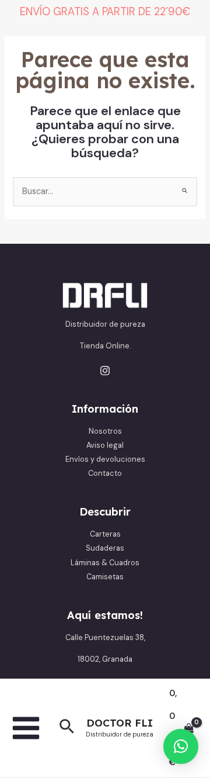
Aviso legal (105, 445)
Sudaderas (105, 548)
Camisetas (105, 577)
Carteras (105, 534)
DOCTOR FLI (119, 723)
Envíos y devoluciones (105, 459)
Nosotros (105, 431)
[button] (67, 727)
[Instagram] (105, 370)
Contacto (105, 473)
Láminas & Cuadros (105, 563)
